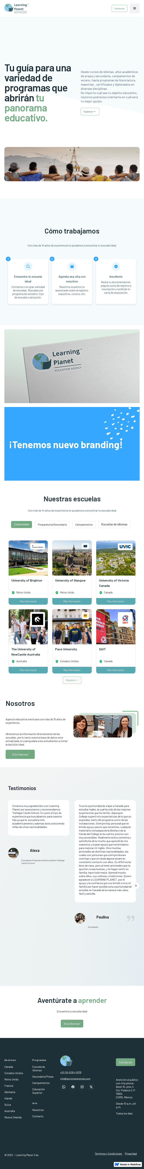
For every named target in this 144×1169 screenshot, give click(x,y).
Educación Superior (38, 1090)
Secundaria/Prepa (42, 1076)
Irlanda (8, 1098)
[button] (135, 8)
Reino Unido (11, 1079)
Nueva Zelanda (13, 1117)
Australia (9, 1111)
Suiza (7, 1104)
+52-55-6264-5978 (70, 1072)
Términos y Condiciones (108, 1153)
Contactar (119, 8)
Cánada (8, 1066)
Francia (8, 1085)
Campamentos (41, 1082)
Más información (28, 601)
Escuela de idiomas (38, 1068)
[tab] (21, 524)
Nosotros (38, 1109)
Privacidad (131, 1153)
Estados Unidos (13, 1073)
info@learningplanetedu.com (75, 1078)
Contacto (37, 1116)
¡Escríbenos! (20, 754)
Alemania (9, 1092)
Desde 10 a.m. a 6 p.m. (126, 1105)
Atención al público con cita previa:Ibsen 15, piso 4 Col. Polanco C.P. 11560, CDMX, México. (127, 1088)
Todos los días (124, 1113)
